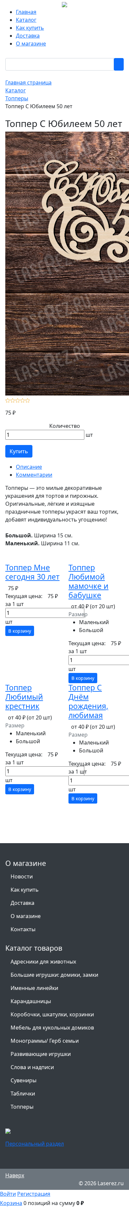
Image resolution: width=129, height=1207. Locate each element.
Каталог (26, 19)
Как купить (30, 27)
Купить (19, 451)
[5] (27, 399)
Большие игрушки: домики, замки (54, 974)
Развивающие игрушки (41, 1054)
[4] (22, 399)
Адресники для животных (43, 961)
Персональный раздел (34, 1143)
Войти (8, 1193)
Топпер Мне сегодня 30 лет (32, 572)
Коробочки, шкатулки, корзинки (52, 1014)
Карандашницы (31, 1001)
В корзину (19, 631)
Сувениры (23, 1080)
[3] (17, 399)
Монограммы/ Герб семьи (45, 1040)
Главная (26, 12)
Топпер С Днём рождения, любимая (88, 701)
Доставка (28, 35)
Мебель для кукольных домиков (52, 1027)
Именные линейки (34, 988)
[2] (12, 399)
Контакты (23, 929)
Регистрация (33, 1193)
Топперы (22, 1106)
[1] (7, 399)
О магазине (31, 43)
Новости (22, 876)
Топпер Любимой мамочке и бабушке (88, 581)
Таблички (23, 1093)
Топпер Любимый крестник (24, 696)
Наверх (14, 1175)
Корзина (11, 1203)
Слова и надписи (32, 1067)
